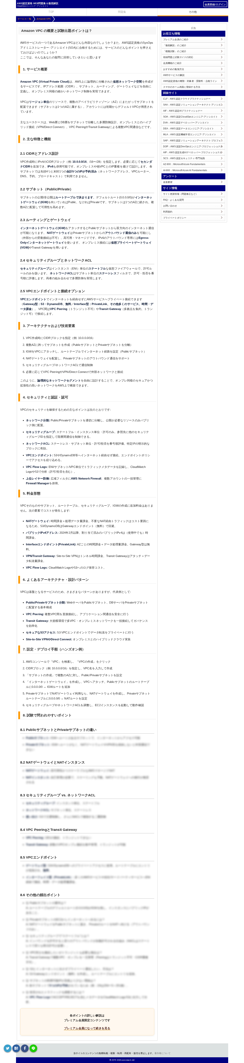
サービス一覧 (24, 19)
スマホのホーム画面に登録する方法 (181, 87)
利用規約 (168, 211)
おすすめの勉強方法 (173, 69)
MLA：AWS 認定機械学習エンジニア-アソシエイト (189, 134)
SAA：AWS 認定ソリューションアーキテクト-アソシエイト (194, 104)
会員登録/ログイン (215, 4)
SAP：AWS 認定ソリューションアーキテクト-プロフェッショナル (194, 140)
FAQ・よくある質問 (173, 200)
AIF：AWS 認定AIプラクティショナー (182, 110)
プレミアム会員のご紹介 (176, 39)
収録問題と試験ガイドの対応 (178, 57)
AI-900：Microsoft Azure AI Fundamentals (185, 170)
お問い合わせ (170, 205)
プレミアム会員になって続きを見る (87, 1028)
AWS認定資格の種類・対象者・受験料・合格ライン (190, 81)
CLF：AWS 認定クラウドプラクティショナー (186, 98)
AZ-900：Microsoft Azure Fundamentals (184, 164)
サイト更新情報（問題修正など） (180, 194)
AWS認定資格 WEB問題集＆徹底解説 (38, 3)
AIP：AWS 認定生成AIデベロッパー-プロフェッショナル (192, 152)
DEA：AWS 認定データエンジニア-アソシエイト (188, 128)
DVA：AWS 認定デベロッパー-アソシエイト (186, 122)
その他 (193, 11)
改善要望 (168, 182)
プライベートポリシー (174, 217)
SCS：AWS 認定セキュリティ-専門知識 (184, 158)
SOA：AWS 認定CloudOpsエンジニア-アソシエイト (190, 116)
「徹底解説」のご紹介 (174, 45)
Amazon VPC (44, 19)
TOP (51, 11)
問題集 (122, 11)
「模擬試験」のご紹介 (174, 51)
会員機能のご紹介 (172, 63)
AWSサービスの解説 (174, 75)
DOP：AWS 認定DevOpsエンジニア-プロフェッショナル (193, 146)
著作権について (162, 1053)
